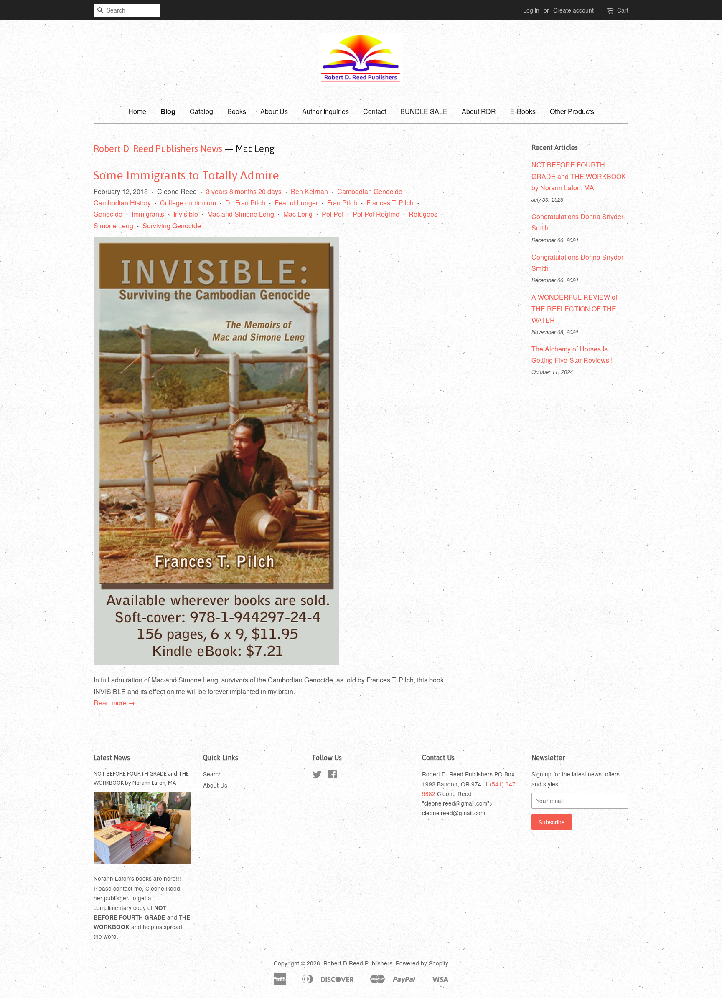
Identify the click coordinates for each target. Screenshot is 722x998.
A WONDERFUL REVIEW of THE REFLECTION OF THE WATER (574, 308)
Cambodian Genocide (369, 191)
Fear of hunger (296, 202)
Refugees (423, 214)
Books (236, 111)
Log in (531, 10)
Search (212, 774)
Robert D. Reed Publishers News (158, 148)
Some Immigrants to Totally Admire (186, 175)
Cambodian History (122, 202)
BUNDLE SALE (423, 111)
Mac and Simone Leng (240, 214)
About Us (274, 111)
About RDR (479, 111)
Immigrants (148, 214)
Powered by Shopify (422, 963)
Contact (374, 111)
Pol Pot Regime (376, 214)
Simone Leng (113, 225)
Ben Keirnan (309, 191)
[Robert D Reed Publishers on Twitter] (317, 775)
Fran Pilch (342, 202)
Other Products (572, 111)
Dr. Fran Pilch (245, 202)
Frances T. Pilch (390, 202)
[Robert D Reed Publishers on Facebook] (332, 775)
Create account (573, 10)
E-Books (523, 111)
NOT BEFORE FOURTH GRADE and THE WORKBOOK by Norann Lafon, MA (578, 176)
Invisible (185, 214)
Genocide (108, 214)
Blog (167, 111)
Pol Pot (332, 214)
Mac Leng (298, 214)
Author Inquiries (325, 111)
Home (137, 111)
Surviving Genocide (171, 225)
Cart (622, 10)
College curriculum (188, 202)
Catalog (201, 111)
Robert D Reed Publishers (357, 963)
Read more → (114, 702)
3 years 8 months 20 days (244, 191)
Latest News (112, 757)
